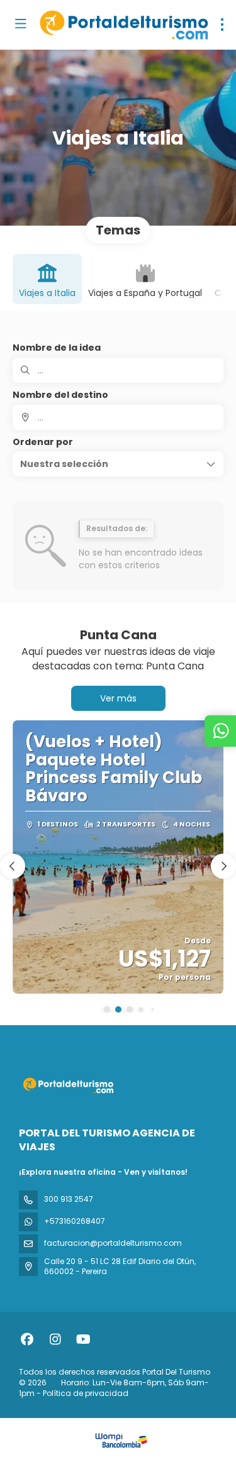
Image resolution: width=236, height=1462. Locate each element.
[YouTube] (83, 1339)
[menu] (222, 24)
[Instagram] (55, 1339)
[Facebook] (27, 1339)
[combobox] (118, 417)
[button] (118, 463)
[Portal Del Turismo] (67, 1085)
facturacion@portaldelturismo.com (113, 1243)
